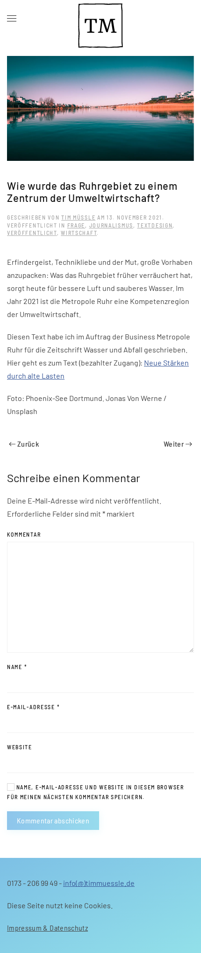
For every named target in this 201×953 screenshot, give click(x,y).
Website (19, 747)
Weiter (174, 443)
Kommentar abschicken (53, 820)
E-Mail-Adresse (33, 707)
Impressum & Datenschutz (47, 927)
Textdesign (154, 225)
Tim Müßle (78, 217)
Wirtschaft (79, 232)
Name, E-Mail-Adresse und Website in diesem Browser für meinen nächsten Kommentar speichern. (95, 792)
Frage (76, 225)
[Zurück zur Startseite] (100, 18)
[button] (11, 18)
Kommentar (24, 534)
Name (17, 666)
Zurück (28, 443)
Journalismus (111, 225)
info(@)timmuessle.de (99, 882)
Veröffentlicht (32, 232)
